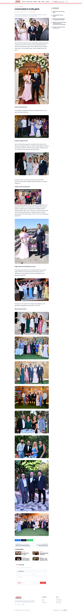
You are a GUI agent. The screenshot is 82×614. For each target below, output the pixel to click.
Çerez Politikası (58, 602)
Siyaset (43, 1)
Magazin (35, 1)
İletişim (43, 600)
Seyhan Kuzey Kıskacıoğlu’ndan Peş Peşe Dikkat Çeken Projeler (59, 19)
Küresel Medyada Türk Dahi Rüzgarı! (58, 16)
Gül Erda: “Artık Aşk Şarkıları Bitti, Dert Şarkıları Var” (59, 28)
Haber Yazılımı (56, 610)
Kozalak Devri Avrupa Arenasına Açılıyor (59, 12)
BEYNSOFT (65, 610)
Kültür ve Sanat (30, 1)
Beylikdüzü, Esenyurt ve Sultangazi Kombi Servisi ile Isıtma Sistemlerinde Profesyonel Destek (59, 23)
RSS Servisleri (44, 602)
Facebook (18, 540)
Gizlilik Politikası (58, 599)
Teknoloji (47, 1)
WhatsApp (30, 540)
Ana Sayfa (17, 6)
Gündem (23, 1)
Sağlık (39, 1)
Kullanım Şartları (59, 600)
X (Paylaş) (24, 540)
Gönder (42, 582)
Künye (43, 599)
